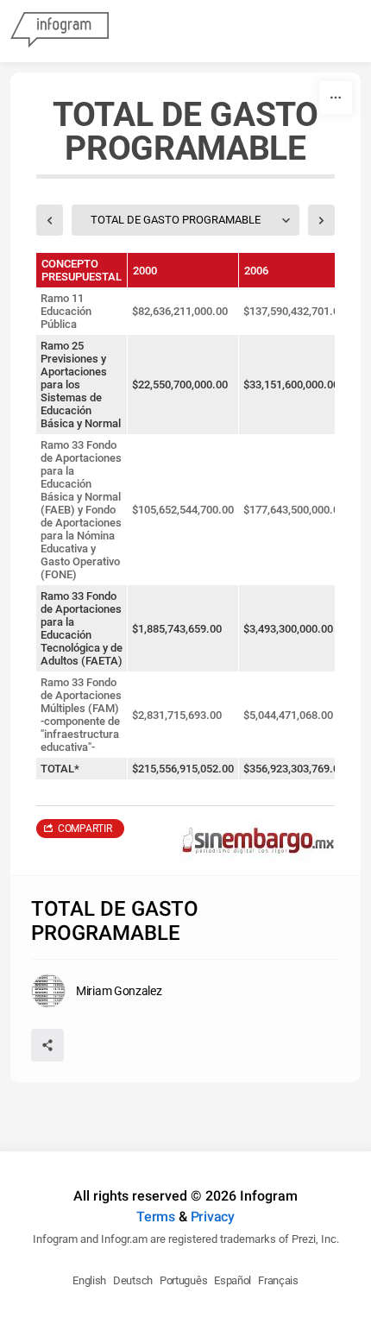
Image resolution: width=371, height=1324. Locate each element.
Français (278, 1280)
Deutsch (133, 1280)
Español (232, 1280)
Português (183, 1280)
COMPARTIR (84, 829)
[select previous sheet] (49, 220)
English (89, 1280)
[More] (335, 97)
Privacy (213, 1216)
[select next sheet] (321, 220)
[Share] (47, 1045)
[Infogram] (59, 31)
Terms (155, 1216)
